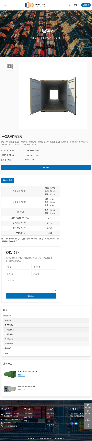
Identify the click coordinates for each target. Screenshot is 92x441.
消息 (48, 421)
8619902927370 (10, 423)
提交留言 (30, 296)
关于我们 (50, 413)
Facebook (72, 423)
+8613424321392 (10, 426)
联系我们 (50, 425)
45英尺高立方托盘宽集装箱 (27, 372)
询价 (47, 168)
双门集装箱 (9, 325)
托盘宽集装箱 (9, 330)
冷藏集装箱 (9, 334)
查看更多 (20, 375)
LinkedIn (76, 423)
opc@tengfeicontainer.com (14, 419)
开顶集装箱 (9, 339)
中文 (75, 5)
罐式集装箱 (9, 343)
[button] (69, 5)
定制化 (5, 353)
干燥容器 (8, 321)
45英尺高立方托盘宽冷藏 (26, 386)
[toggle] (5, 5)
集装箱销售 (7, 316)
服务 (48, 417)
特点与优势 (7, 180)
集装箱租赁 (7, 348)
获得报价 (86, 5)
